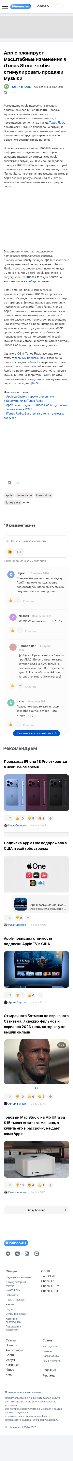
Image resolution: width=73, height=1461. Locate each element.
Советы (48, 1340)
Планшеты (12, 1294)
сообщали (33, 281)
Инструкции (50, 1346)
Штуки (9, 1309)
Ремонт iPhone (51, 1361)
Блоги (10, 1355)
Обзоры (11, 1271)
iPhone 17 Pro (50, 1286)
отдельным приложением (29, 358)
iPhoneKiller (27, 646)
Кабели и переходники (13, 1320)
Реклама (49, 1375)
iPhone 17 (47, 1281)
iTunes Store (43, 495)
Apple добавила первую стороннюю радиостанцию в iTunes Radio (29, 398)
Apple (9, 495)
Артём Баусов (17, 1002)
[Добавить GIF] (19, 552)
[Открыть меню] (5, 6)
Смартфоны (13, 1290)
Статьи (11, 1340)
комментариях (36, 561)
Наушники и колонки (18, 1277)
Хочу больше (36, 1210)
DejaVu (21, 573)
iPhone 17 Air (49, 1290)
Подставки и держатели (13, 1328)
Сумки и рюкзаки (16, 1314)
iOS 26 (45, 1271)
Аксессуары (14, 1350)
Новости (11, 1345)
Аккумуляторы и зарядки (16, 1283)
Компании (12, 1364)
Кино (9, 1374)
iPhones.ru (14, 1427)
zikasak (24, 616)
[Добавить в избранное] (5, 93)
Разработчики (51, 1356)
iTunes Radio (56, 122)
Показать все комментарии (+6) (37, 733)
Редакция (49, 1369)
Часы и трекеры (15, 1299)
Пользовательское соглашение (23, 1392)
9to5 (35, 383)
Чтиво (10, 1369)
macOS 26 (48, 1276)
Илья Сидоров (17, 825)
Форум (10, 1359)
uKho (20, 701)
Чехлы (10, 1304)
